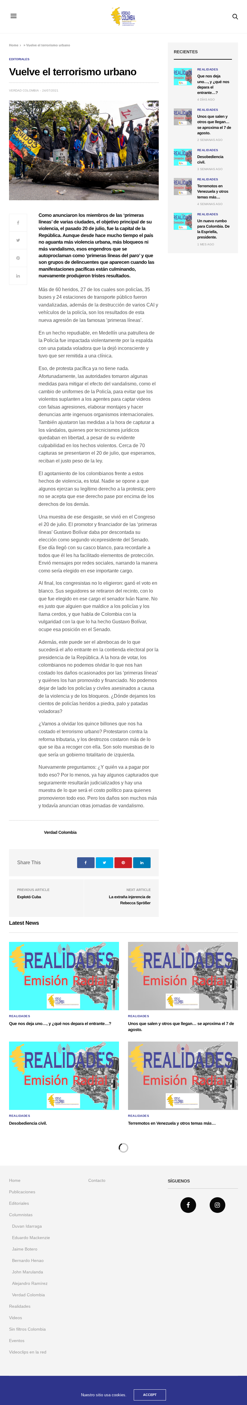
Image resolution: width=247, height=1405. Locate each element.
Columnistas (21, 1214)
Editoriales (19, 59)
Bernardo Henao (28, 1260)
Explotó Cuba (29, 897)
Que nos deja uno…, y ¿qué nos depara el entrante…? (60, 1023)
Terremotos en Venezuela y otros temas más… (212, 191)
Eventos (16, 1340)
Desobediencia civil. (28, 1123)
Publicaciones (22, 1191)
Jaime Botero (24, 1249)
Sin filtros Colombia (27, 1329)
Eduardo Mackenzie (31, 1237)
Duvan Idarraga (27, 1226)
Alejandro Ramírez (30, 1283)
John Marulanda (27, 1271)
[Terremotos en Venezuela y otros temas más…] (183, 186)
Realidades (207, 69)
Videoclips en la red (27, 1352)
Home (13, 45)
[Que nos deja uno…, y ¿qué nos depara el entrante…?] (183, 76)
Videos (15, 1317)
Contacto (96, 1180)
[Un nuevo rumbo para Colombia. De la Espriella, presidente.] (183, 221)
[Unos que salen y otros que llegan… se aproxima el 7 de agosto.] (183, 116)
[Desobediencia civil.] (183, 157)
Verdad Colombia (24, 90)
